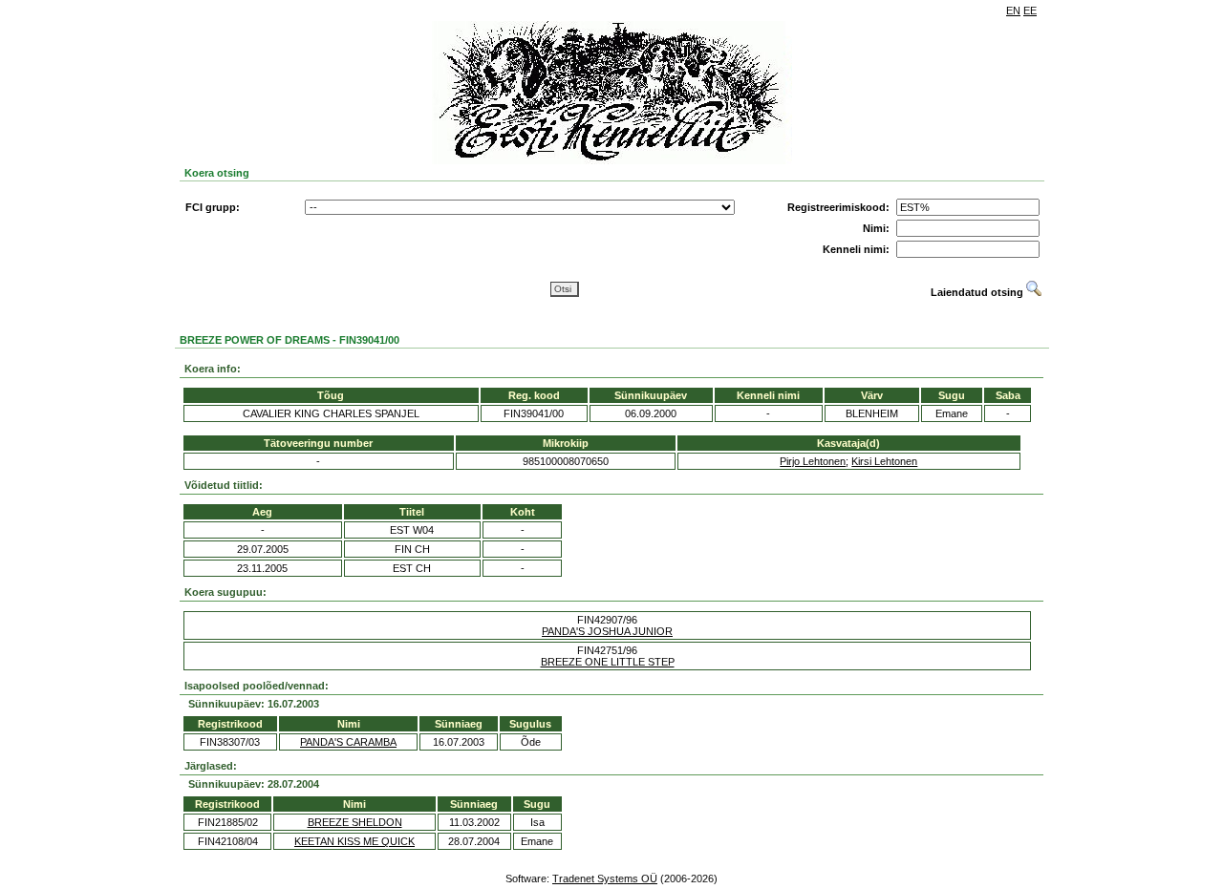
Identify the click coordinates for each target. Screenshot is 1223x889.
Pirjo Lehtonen (813, 461)
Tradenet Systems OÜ (604, 878)
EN (1013, 10)
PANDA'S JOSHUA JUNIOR (607, 631)
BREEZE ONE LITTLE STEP (608, 661)
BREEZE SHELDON (355, 822)
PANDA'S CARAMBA (348, 742)
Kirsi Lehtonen (884, 461)
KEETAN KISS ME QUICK (354, 841)
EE (1030, 10)
